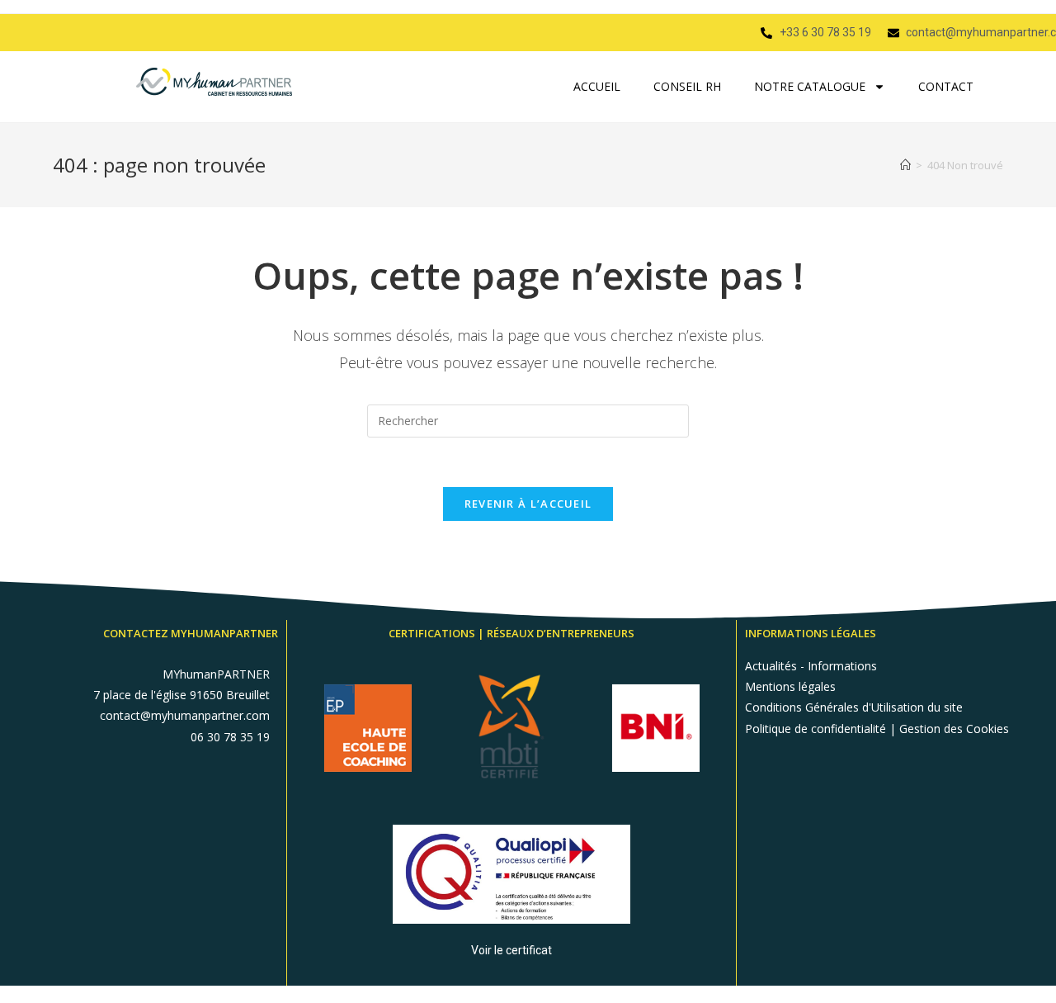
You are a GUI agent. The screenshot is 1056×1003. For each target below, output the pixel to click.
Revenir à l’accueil (528, 503)
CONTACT (946, 86)
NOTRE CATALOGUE (809, 86)
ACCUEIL (596, 86)
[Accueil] (905, 165)
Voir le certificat (511, 950)
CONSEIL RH (687, 86)
